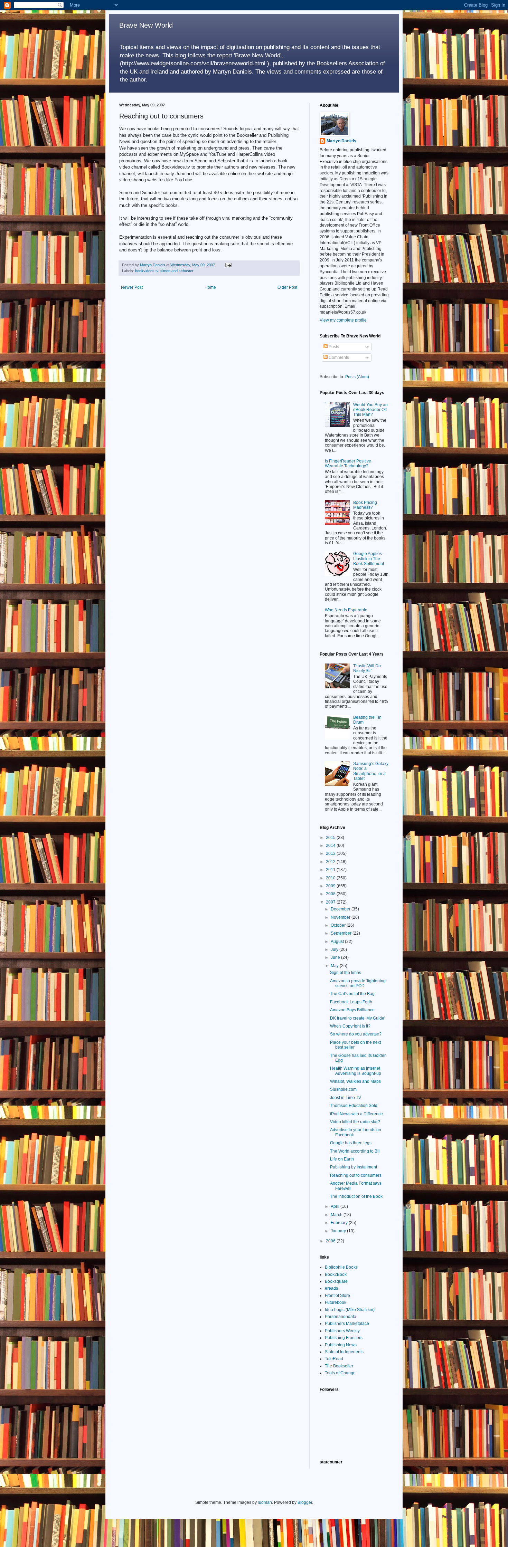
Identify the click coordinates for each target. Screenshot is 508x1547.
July (335, 949)
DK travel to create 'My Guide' (357, 1018)
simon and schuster (177, 271)
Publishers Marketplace (347, 1323)
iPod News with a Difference (356, 1113)
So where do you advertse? (356, 1034)
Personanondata (340, 1316)
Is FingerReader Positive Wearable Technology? (348, 463)
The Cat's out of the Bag (352, 993)
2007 (331, 902)
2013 (331, 853)
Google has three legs (350, 1142)
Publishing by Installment (353, 1167)
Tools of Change (340, 1373)
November (341, 917)
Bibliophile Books (341, 1267)
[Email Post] (228, 265)
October (339, 925)
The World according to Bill (355, 1151)
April (335, 1206)
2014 (331, 845)
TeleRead (334, 1358)
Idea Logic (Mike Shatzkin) (350, 1309)
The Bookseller (339, 1366)
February (340, 1222)
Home (210, 287)
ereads (331, 1288)
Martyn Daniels (341, 141)
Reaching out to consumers (356, 1175)
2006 (331, 1241)
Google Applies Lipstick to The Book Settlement (368, 558)
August (338, 941)
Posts (333, 346)
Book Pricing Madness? (365, 505)
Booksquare (336, 1281)
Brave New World (146, 25)
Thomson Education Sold (353, 1105)
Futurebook (335, 1302)
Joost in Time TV (345, 1097)
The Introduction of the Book (356, 1196)
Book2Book (336, 1274)
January (339, 1231)
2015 (331, 837)
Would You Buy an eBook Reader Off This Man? (370, 409)
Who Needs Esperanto (346, 610)
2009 (331, 886)
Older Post (287, 287)
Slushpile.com (343, 1089)
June (336, 957)
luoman (265, 1502)
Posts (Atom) (357, 376)
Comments (338, 357)
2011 (331, 869)
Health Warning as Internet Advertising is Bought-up (355, 1071)
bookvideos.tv (146, 271)
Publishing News (341, 1345)
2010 (331, 878)
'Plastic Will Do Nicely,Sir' (367, 668)
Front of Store (337, 1295)
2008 (331, 893)
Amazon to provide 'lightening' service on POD (358, 983)
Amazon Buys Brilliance (352, 1010)
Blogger (305, 1502)
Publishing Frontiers (344, 1337)
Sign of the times (345, 972)
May (335, 965)
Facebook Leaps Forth (351, 1002)
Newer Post (132, 287)
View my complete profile (343, 320)
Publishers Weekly (342, 1330)
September (341, 933)
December (341, 909)
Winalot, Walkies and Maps (355, 1081)
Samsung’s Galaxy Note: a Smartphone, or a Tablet (370, 771)
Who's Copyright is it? (350, 1026)
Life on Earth (342, 1159)
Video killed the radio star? (355, 1121)
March (337, 1214)
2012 (331, 861)
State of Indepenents (344, 1351)
